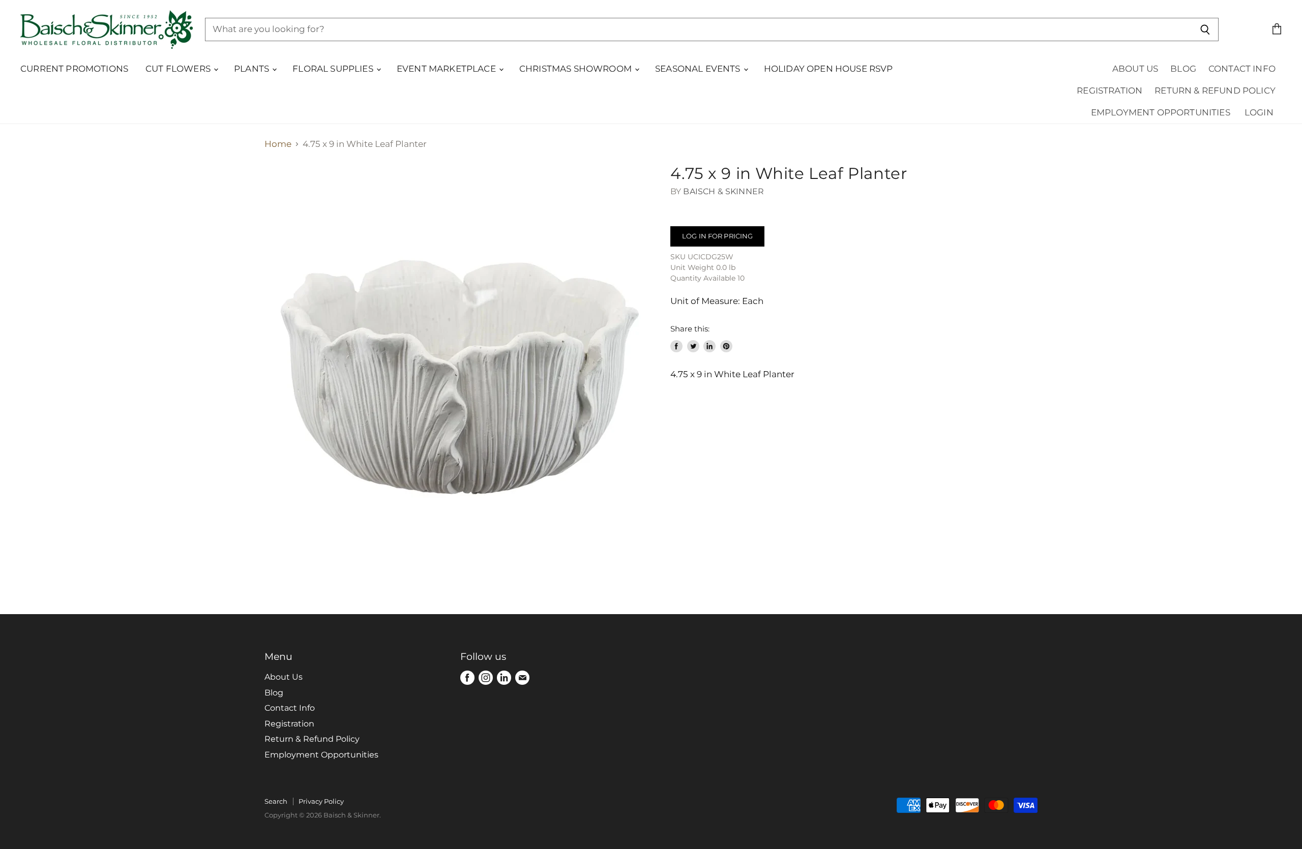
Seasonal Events (699, 69)
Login (1259, 112)
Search (275, 801)
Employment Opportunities (1160, 112)
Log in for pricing (717, 236)
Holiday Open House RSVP (828, 69)
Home (277, 144)
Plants (252, 69)
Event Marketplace (447, 69)
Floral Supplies (333, 69)
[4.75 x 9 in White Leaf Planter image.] (457, 357)
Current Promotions (74, 69)
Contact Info (1242, 69)
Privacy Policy (321, 801)
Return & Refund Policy (1215, 90)
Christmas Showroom (576, 69)
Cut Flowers (179, 69)
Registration (1109, 90)
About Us (1135, 69)
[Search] (1205, 29)
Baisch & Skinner (723, 191)
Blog (1183, 69)
